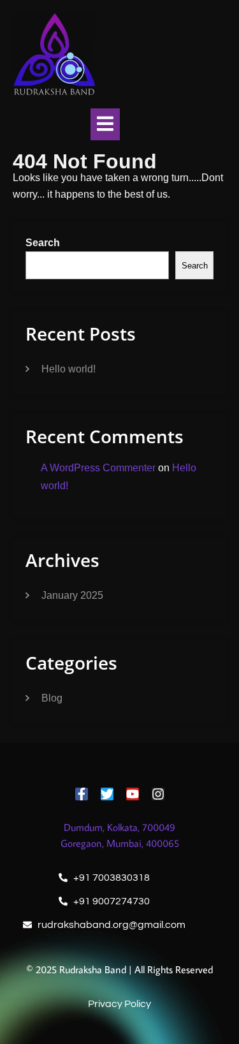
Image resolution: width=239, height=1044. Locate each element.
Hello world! (68, 369)
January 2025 (72, 595)
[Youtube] (132, 794)
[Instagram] (158, 794)
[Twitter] (107, 794)
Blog (51, 698)
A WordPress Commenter (98, 467)
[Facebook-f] (81, 794)
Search (42, 242)
